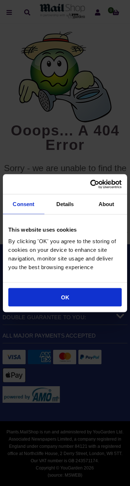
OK (65, 297)
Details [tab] (65, 204)
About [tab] (106, 204)
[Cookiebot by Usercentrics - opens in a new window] (92, 184)
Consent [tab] (23, 204)
